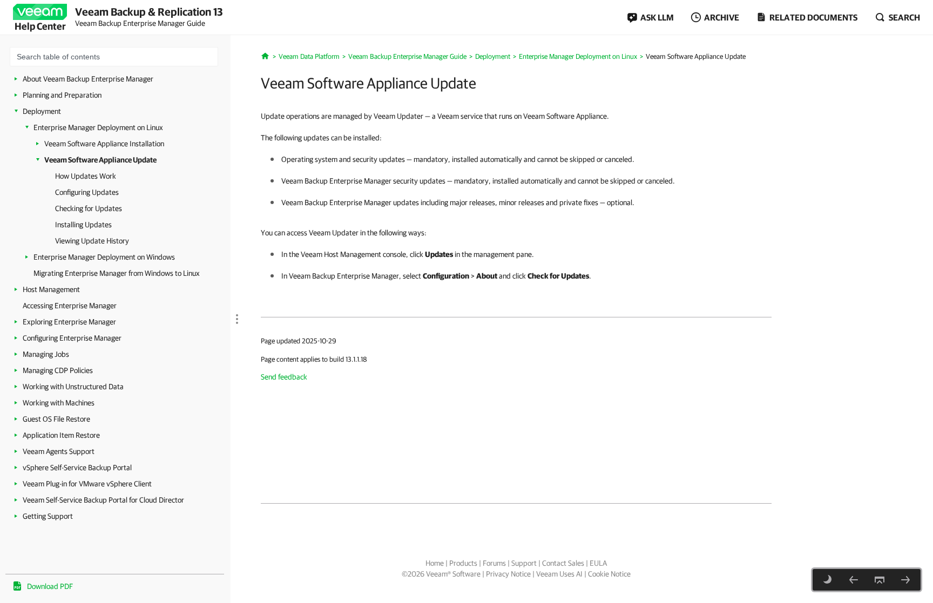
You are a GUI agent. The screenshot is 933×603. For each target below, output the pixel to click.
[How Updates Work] (905, 579)
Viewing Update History (92, 240)
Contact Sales (563, 563)
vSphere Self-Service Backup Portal (77, 467)
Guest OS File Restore (56, 419)
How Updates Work (85, 176)
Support (524, 563)
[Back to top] (879, 579)
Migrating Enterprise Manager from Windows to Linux (116, 273)
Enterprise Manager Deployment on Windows (104, 257)
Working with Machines (58, 402)
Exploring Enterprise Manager (69, 321)
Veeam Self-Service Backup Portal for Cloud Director (103, 500)
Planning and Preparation (62, 95)
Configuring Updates (87, 192)
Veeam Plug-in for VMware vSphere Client (87, 483)
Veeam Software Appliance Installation (104, 143)
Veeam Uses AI (559, 574)
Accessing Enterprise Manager (70, 305)
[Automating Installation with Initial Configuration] (853, 579)
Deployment (42, 111)
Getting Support (48, 516)
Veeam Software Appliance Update (100, 159)
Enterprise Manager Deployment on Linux (98, 127)
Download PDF (50, 586)
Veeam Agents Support (58, 451)
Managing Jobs (46, 354)
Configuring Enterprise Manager (72, 338)
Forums (494, 563)
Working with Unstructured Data (73, 386)
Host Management (51, 289)
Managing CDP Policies (58, 370)
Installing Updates (83, 224)
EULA (598, 563)
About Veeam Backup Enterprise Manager (88, 78)
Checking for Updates (88, 208)
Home (434, 563)
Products (463, 563)
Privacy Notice (508, 574)
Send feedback (284, 376)
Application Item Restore (61, 435)
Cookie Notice (609, 574)
